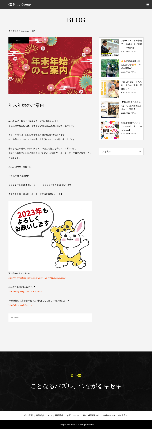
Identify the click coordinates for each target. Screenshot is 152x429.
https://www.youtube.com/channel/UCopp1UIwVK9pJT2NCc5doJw (36, 278)
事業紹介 (40, 415)
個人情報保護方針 (91, 415)
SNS (50, 415)
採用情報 (59, 415)
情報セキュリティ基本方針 (115, 415)
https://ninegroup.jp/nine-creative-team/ (25, 291)
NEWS (18, 40)
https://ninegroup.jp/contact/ (20, 305)
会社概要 (28, 415)
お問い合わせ (73, 415)
